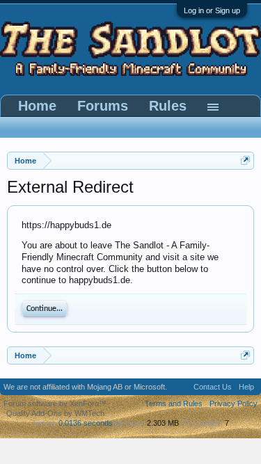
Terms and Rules (174, 403)
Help (246, 387)
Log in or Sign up (212, 10)
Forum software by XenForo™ (54, 403)
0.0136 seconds (85, 423)
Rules (168, 105)
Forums (102, 105)
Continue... (44, 309)
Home (37, 105)
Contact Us (212, 387)
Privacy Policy (233, 403)
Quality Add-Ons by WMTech (55, 413)
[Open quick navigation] (245, 160)
